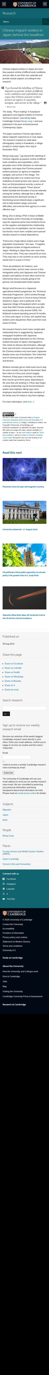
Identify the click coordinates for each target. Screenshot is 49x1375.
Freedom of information (13, 933)
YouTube (11, 899)
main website (27, 433)
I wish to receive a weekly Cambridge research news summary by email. (24, 766)
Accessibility (8, 929)
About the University (13, 966)
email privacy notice (27, 793)
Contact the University (13, 924)
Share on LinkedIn (13, 668)
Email (5, 753)
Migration (7, 810)
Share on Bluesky (13, 681)
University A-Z (9, 950)
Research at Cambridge (14, 1004)
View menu (4, 4)
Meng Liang (26, 121)
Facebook (11, 879)
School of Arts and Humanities (17, 864)
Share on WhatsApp (14, 677)
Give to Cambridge (11, 976)
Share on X (10, 685)
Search (45, 4)
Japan (5, 815)
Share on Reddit (12, 672)
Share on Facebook (14, 664)
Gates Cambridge (11, 859)
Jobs (5, 981)
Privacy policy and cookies (15, 937)
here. (30, 402)
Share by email (12, 690)
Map (5, 986)
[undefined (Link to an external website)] (9, 414)
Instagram (11, 884)
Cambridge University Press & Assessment (22, 996)
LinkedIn (11, 889)
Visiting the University (13, 991)
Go (5, 713)
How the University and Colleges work (20, 971)
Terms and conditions (12, 946)
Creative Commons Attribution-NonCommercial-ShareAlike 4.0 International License (23, 419)
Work (5, 820)
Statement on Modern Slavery (16, 942)
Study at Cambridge (13, 957)
